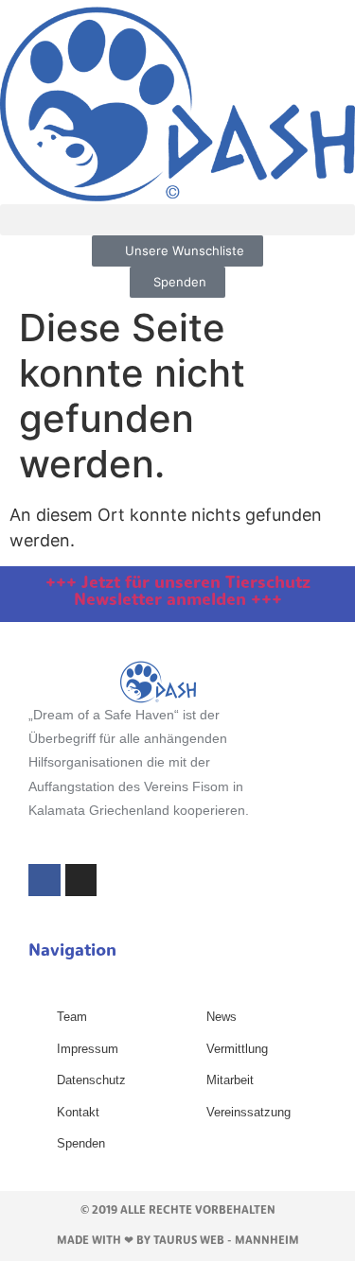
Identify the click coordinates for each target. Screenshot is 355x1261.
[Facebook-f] (44, 880)
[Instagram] (81, 880)
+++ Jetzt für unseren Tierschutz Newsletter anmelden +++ (178, 593)
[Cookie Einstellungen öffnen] (34, 1236)
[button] (177, 219)
